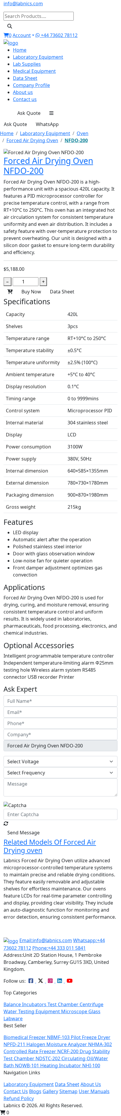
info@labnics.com (23, 3)
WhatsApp (47, 124)
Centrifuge (91, 1004)
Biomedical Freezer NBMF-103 (37, 1037)
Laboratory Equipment (38, 57)
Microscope (74, 1011)
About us (23, 92)
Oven (82, 133)
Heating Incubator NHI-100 (70, 1065)
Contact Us (16, 1091)
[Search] (10, 26)
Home (19, 50)
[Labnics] (11, 42)
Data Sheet (25, 78)
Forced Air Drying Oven (32, 140)
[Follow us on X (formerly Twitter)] (41, 981)
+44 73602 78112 (59, 35)
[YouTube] (69, 981)
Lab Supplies (27, 64)
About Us (90, 1084)
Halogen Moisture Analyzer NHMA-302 (69, 1044)
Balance (13, 1004)
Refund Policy (19, 1098)
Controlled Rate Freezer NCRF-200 (42, 1051)
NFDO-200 (76, 140)
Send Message (23, 832)
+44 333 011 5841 (59, 948)
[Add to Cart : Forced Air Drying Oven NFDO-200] (10, 291)
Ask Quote (29, 113)
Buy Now (31, 291)
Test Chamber (64, 1004)
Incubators (35, 1004)
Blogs (35, 1091)
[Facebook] (31, 981)
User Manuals (94, 1091)
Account (22, 35)
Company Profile (31, 85)
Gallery (50, 1091)
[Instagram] (51, 981)
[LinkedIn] (60, 981)
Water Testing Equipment (32, 1011)
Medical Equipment (34, 71)
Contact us (25, 99)
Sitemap (68, 1091)
